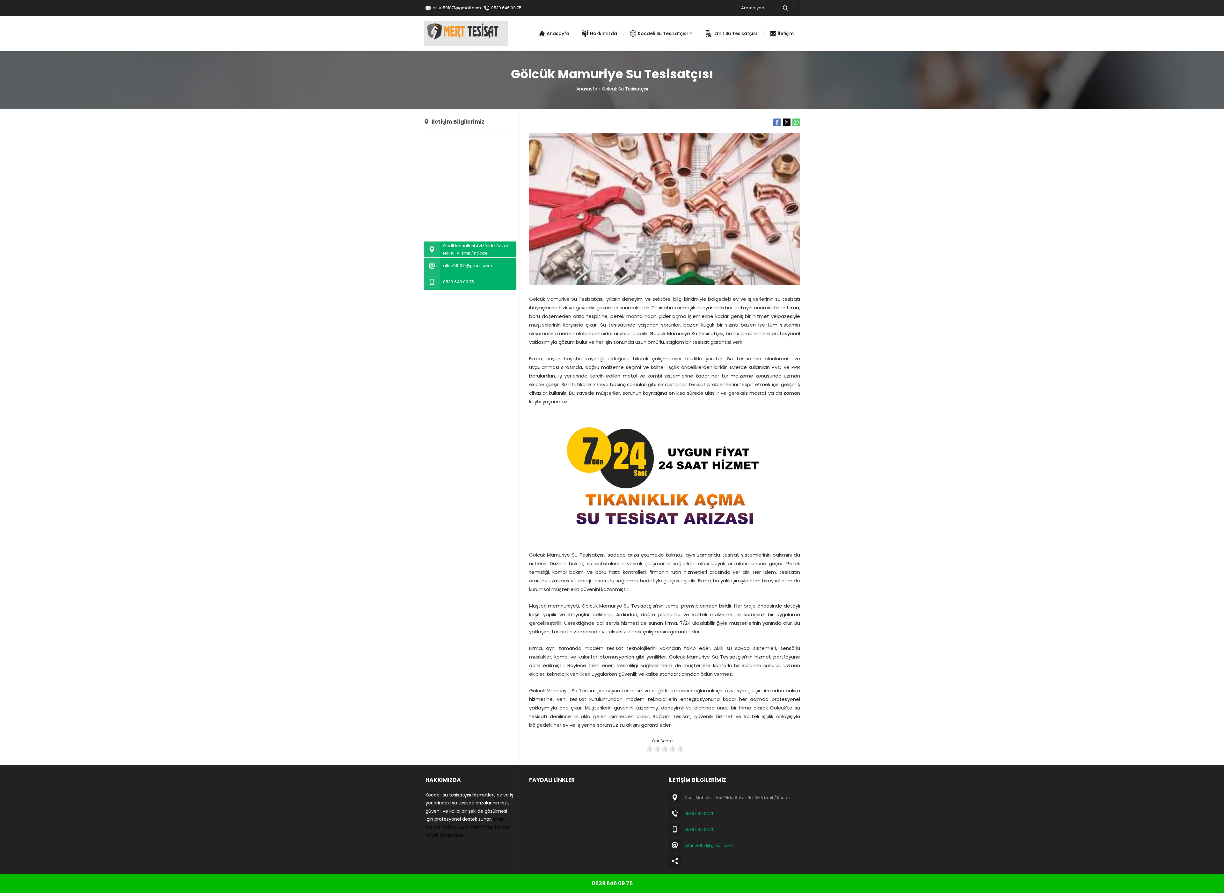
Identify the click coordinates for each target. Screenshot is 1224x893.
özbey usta (455, 827)
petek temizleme (445, 835)
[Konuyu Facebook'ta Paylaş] (777, 122)
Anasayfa (586, 89)
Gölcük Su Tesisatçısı (625, 89)
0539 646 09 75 (506, 8)
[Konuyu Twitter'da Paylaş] (786, 122)
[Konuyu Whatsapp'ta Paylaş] (796, 122)
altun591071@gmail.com (457, 8)
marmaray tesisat (490, 827)
